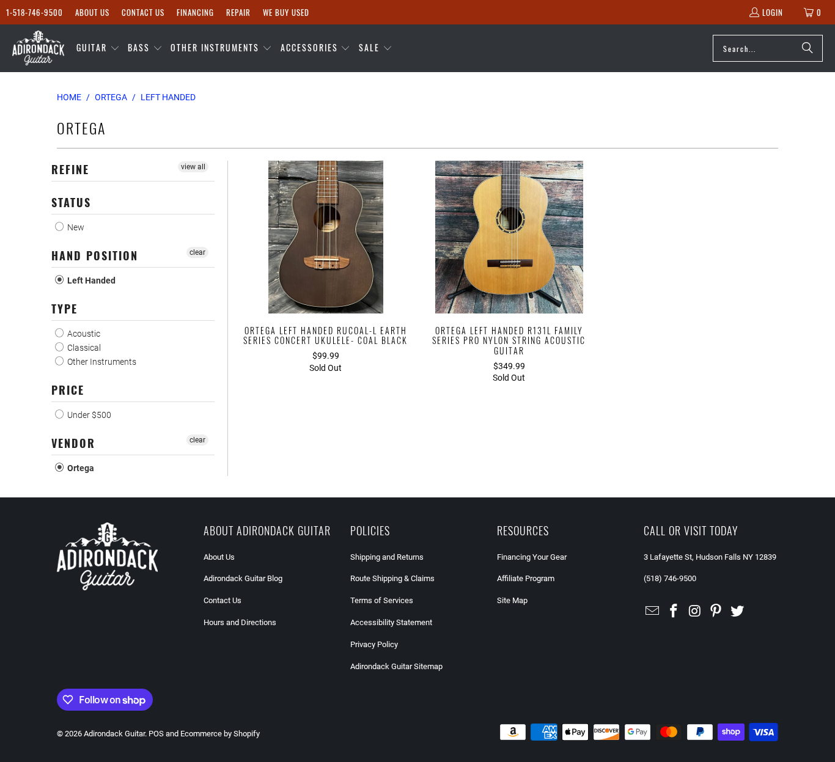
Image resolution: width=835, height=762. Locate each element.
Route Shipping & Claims (392, 578)
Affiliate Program (525, 578)
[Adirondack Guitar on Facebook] (674, 612)
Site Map (512, 600)
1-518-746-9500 (34, 12)
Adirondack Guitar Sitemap (396, 666)
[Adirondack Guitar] (38, 48)
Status (71, 202)
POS (156, 733)
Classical (83, 348)
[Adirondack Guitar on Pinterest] (716, 612)
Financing (195, 12)
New (74, 227)
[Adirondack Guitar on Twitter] (738, 612)
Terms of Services (381, 600)
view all (193, 167)
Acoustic (82, 334)
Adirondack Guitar (114, 733)
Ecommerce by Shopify (220, 733)
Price (67, 390)
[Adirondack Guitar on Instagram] (695, 612)
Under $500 (88, 415)
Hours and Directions (240, 622)
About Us (92, 12)
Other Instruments (100, 362)
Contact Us (143, 12)
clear (197, 252)
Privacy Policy (374, 644)
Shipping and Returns (387, 557)
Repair (238, 12)
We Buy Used (286, 12)
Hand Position (94, 255)
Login (772, 12)
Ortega (79, 468)
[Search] (807, 48)
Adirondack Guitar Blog (243, 578)
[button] (98, 48)
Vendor (73, 443)
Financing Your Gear (532, 557)
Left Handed (90, 280)
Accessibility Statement (391, 622)
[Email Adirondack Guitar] (653, 612)
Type (64, 309)
